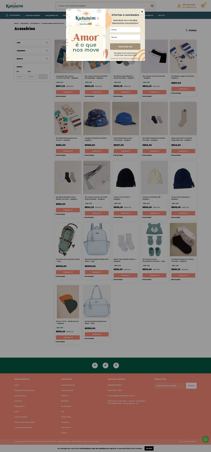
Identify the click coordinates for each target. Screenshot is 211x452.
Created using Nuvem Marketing (125, 58)
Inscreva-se (125, 46)
